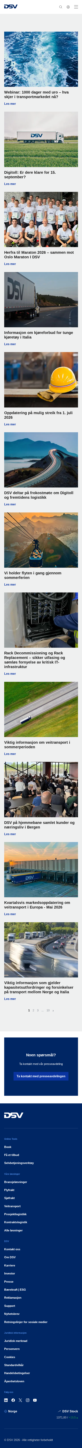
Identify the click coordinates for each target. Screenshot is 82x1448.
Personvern (12, 1348)
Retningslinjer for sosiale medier (25, 1322)
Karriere (9, 1265)
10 (48, 1010)
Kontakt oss (12, 1249)
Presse (8, 1281)
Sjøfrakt (9, 1198)
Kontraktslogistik (15, 1222)
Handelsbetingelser (17, 1373)
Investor (9, 1273)
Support (9, 1305)
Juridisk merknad (15, 1340)
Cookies (9, 1357)
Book (7, 1147)
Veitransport (12, 1206)
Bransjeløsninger (15, 1182)
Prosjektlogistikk (15, 1214)
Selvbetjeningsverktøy (19, 1163)
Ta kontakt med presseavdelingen (41, 1076)
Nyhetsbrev (11, 1313)
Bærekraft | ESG (15, 1289)
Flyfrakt (9, 1190)
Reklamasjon (12, 1297)
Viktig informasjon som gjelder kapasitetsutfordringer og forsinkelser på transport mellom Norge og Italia (38, 987)
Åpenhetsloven (14, 1381)
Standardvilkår (14, 1365)
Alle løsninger (13, 1230)
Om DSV (10, 1257)
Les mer (41, 103)
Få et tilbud (11, 1155)
